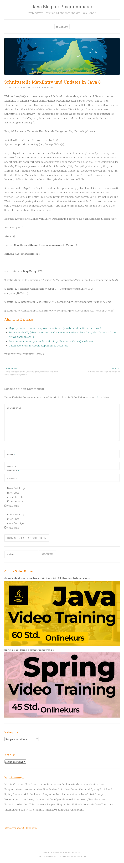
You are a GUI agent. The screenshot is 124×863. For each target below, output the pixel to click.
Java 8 (40, 354)
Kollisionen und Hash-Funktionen (104, 370)
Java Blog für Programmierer (62, 6)
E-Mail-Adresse (13, 468)
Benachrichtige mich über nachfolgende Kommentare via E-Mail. (16, 497)
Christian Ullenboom (39, 87)
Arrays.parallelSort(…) (21, 336)
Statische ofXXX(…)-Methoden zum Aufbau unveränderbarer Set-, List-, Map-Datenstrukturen (63, 332)
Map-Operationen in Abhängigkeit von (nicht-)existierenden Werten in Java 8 (55, 328)
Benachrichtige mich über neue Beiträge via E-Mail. (16, 521)
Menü (63, 26)
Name (11, 454)
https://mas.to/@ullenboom (20, 827)
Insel (31, 354)
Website (12, 478)
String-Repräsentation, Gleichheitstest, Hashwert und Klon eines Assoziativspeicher (31, 371)
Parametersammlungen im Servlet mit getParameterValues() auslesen (51, 341)
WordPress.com (76, 856)
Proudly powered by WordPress (62, 852)
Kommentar (14, 410)
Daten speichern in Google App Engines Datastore (38, 345)
